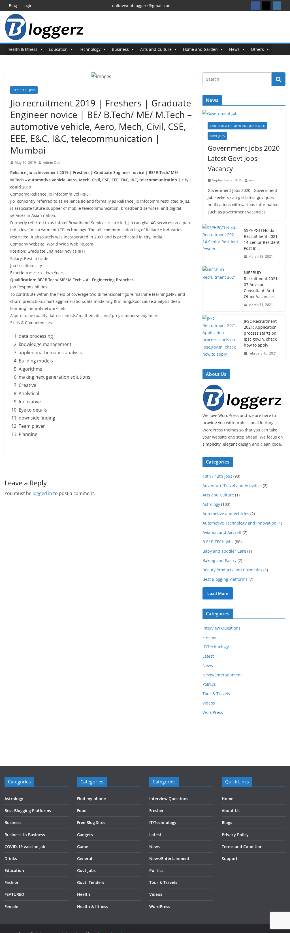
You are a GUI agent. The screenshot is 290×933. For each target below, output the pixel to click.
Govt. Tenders (90, 882)
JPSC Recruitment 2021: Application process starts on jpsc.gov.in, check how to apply (260, 333)
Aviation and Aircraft (222, 532)
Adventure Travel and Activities (232, 485)
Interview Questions (221, 628)
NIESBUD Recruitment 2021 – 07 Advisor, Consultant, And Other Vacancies (262, 284)
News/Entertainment (222, 675)
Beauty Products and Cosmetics (232, 570)
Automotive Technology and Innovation (239, 523)
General (84, 858)
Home (227, 798)
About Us (231, 810)
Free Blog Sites (91, 822)
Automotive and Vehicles (225, 513)
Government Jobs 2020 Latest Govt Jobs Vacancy (244, 158)
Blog (13, 5)
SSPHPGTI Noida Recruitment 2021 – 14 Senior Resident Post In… (262, 239)
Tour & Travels (216, 693)
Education (58, 49)
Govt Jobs (217, 136)
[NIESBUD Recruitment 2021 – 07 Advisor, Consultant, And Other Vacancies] (220, 288)
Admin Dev (51, 162)
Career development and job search (237, 126)
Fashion (12, 882)
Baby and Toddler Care (224, 551)
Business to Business (25, 834)
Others (257, 49)
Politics (209, 684)
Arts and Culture (156, 49)
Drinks (11, 858)
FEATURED (14, 894)
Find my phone (91, 798)
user (252, 180)
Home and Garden (200, 49)
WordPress (212, 712)
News (234, 49)
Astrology (211, 504)
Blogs (227, 822)
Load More (217, 593)
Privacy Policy (235, 834)
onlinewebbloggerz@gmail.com (142, 5)
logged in (42, 493)
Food (82, 810)
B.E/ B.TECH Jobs (23, 90)
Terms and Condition (242, 846)
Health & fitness (22, 49)
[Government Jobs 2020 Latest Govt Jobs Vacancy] (243, 113)
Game (82, 846)
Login (27, 5)
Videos (208, 703)
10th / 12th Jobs (217, 476)
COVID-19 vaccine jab (25, 846)
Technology (90, 49)
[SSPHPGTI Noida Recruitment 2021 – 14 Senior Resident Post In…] (220, 243)
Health (83, 894)
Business (120, 49)
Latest (208, 656)
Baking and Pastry (219, 560)
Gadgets (85, 834)
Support (230, 858)
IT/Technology (215, 646)
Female (11, 906)
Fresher (209, 637)
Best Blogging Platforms (225, 579)
